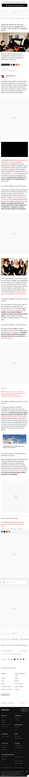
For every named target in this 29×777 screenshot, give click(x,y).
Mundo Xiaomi (4, 726)
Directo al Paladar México (6, 767)
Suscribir (24, 650)
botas (2, 683)
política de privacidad (17, 653)
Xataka (2, 717)
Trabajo (7, 528)
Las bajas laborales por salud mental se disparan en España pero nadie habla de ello (13, 447)
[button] (11, 76)
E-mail (19, 65)
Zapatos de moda (6, 686)
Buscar (23, 702)
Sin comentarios (6, 64)
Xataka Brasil (4, 759)
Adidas (11, 18)
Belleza (17, 680)
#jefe (11, 393)
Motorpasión (17, 736)
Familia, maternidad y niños (20, 674)
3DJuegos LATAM (18, 756)
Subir (23, 710)
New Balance (17, 18)
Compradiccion (4, 749)
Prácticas (21, 528)
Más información (12, 775)
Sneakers (3, 673)
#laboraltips (12, 394)
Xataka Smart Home (5, 724)
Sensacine (17, 727)
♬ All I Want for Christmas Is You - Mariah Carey (12, 396)
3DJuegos (17, 717)
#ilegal (8, 393)
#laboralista (23, 393)
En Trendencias (6, 444)
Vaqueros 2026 (14, 639)
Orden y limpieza (19, 686)
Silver (2, 680)
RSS (21, 659)
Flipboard (16, 65)
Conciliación (14, 528)
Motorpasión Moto (19, 738)
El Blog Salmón (18, 745)
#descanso (17, 394)
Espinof (16, 729)
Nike (23, 18)
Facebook (11, 65)
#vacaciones (3, 393)
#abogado (14, 393)
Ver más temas (5, 694)
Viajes (16, 678)
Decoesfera (3, 747)
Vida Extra (17, 720)
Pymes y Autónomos (19, 747)
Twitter (14, 65)
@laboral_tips (4, 388)
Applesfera (3, 722)
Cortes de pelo (19, 683)
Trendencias (3, 745)
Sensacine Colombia (19, 763)
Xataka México (4, 756)
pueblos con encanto (6, 689)
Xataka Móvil (4, 720)
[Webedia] (5, 710)
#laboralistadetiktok (5, 394)
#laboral (18, 393)
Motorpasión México (19, 767)
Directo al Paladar (5, 736)
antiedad (17, 689)
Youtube (15, 659)
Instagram (18, 659)
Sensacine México (18, 761)
